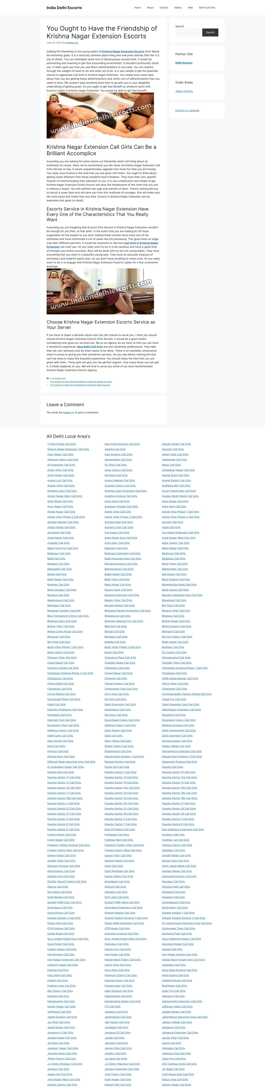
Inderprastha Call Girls (118, 996)
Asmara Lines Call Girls (119, 527)
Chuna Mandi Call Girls (61, 694)
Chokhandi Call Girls (174, 688)
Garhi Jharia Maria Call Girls (179, 865)
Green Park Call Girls (60, 923)
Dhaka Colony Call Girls (119, 746)
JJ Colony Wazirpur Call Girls (122, 1063)
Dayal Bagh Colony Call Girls (122, 720)
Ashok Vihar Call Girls (118, 511)
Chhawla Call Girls (116, 678)
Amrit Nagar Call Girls (60, 475)
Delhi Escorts (183, 62)
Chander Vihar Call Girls (177, 662)
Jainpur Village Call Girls (177, 1022)
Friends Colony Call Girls (177, 845)
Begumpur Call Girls (174, 600)
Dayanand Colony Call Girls (179, 720)
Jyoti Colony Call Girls (118, 1074)
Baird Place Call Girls (175, 563)
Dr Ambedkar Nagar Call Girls (65, 766)
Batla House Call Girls (175, 589)
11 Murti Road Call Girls (61, 444)
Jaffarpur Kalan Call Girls (177, 1006)
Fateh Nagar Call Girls (61, 839)
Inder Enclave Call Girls (119, 990)
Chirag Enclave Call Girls (120, 683)
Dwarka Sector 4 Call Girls (121, 819)
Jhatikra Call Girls (115, 1053)
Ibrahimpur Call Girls (174, 985)
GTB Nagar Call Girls (117, 928)
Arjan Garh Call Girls (117, 501)
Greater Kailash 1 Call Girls (178, 912)
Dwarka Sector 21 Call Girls (178, 803)
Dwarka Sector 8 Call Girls (178, 824)
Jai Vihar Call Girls (58, 1022)
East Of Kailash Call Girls (120, 829)
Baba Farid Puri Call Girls (62, 548)
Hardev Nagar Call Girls (62, 949)
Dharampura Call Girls (118, 751)
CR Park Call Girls (115, 699)
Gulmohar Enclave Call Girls (122, 933)
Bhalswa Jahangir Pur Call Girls (124, 621)
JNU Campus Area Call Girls (179, 1063)
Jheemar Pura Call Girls (176, 1053)
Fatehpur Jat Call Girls (175, 839)
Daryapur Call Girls (116, 714)
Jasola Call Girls (114, 1037)
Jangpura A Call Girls (60, 1032)
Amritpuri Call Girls (116, 475)
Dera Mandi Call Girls (60, 740)
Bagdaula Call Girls (173, 558)
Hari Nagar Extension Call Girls (66, 959)
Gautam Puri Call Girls (61, 876)
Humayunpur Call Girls (118, 985)
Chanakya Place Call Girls (120, 657)
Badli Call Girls (56, 558)
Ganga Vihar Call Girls (175, 860)
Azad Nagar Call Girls (60, 537)
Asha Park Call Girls (174, 506)
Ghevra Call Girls (57, 886)
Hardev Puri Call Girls (118, 949)
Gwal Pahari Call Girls (60, 944)
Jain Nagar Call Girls (117, 1022)
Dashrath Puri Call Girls (61, 720)
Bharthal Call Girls (116, 626)
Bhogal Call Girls (115, 631)
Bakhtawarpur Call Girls (119, 569)
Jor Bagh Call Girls (173, 1069)
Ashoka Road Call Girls (119, 522)
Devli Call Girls (56, 746)
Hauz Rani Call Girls (59, 975)
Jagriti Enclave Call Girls (62, 1017)
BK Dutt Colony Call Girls (177, 636)
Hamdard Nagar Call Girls (178, 944)
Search (179, 26)
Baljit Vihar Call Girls (117, 579)
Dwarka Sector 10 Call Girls (179, 772)
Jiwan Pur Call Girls (174, 1058)
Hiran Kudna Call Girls (175, 975)
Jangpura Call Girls (173, 1027)
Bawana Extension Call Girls (122, 595)
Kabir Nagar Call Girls (118, 1079)
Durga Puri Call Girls (117, 766)
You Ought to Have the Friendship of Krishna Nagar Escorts (81, 381)
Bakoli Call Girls (57, 574)
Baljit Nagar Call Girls (60, 579)
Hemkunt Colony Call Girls (121, 975)
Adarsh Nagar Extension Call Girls (68, 449)
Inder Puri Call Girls (174, 990)
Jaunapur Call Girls (116, 1043)
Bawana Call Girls (58, 595)
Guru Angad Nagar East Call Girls (67, 938)
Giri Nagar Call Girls (59, 892)
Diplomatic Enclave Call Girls (179, 761)
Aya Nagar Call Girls (117, 532)
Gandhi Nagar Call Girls (176, 855)
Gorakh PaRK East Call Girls (64, 902)
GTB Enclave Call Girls (61, 928)
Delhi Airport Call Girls (118, 730)
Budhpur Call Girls (173, 647)
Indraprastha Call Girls (61, 1001)
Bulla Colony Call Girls (60, 652)
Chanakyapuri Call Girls (176, 657)
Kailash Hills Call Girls (118, 1084)
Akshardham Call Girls (118, 459)
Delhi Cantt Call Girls (60, 735)
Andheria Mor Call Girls (176, 485)
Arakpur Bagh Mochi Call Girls (180, 496)
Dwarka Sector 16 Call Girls (64, 787)
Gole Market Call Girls (60, 897)
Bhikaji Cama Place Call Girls (65, 631)
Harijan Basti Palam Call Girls (122, 959)
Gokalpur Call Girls (116, 892)
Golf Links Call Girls (117, 897)
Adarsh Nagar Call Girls (176, 444)
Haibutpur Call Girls (117, 944)
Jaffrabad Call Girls (59, 1011)
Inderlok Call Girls (58, 996)
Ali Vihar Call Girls (116, 464)
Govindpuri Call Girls (60, 907)
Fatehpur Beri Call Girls (119, 839)
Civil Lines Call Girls (117, 694)
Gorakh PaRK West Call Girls (122, 902)
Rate (190, 7)
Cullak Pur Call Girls (174, 699)
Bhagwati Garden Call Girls (64, 610)
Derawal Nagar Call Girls (177, 740)
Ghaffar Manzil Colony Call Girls (66, 881)
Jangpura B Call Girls (117, 1032)
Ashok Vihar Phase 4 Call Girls (181, 516)
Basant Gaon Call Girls (118, 589)
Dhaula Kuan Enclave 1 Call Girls (124, 756)
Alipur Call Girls (171, 464)
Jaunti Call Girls (171, 1043)
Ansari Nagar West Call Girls (64, 496)
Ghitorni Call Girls (115, 886)
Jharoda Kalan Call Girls (62, 1053)
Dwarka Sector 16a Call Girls (122, 787)
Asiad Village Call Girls (61, 527)
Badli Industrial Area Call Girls (123, 558)
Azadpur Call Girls (58, 542)
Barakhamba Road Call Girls (179, 584)
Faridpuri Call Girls (173, 834)
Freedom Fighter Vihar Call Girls (124, 845)
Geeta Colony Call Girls (119, 876)
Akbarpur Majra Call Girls (62, 459)
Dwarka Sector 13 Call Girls (64, 782)
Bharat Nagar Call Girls (176, 621)
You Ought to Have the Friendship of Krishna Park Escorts (80, 385)
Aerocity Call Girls (173, 449)
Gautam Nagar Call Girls (177, 871)
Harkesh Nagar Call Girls (62, 964)
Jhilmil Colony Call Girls (61, 1058)
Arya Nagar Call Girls (60, 506)
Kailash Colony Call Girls (62, 1084)
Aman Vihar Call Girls (60, 470)
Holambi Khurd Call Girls (177, 980)
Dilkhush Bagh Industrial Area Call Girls (71, 761)
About (150, 7)
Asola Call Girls (171, 527)
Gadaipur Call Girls (173, 850)
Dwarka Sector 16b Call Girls (179, 787)
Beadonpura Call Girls (60, 600)
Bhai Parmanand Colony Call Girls (68, 615)
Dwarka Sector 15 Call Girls (178, 782)
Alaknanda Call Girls (174, 459)
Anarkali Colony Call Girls (120, 485)
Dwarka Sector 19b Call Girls (179, 798)
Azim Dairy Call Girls (117, 542)
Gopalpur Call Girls (173, 897)
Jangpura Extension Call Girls (180, 1032)
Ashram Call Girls (172, 522)
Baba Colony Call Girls (175, 542)
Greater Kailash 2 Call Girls (64, 918)
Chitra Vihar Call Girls (175, 683)
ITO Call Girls (113, 1006)
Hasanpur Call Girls (174, 964)
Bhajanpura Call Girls (117, 615)
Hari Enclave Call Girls (61, 954)
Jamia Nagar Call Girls (61, 1027)
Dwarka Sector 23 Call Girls (121, 808)
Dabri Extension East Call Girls (180, 704)
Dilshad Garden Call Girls (120, 761)
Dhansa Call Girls (58, 751)
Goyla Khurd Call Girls (60, 912)
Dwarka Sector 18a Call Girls (179, 793)
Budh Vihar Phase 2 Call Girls (123, 647)
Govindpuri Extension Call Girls (123, 907)
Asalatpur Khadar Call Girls (121, 506)
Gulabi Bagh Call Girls (60, 933)
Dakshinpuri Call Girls (118, 709)
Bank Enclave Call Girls (176, 579)
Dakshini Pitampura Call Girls (65, 709)
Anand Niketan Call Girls (120, 480)
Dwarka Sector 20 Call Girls (121, 803)
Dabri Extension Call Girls (120, 704)
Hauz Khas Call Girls (117, 970)
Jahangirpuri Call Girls (118, 1017)
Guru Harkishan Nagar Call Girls (181, 938)
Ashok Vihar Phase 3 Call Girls (123, 516)
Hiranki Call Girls (57, 980)
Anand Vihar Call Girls (61, 485)
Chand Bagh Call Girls (60, 662)
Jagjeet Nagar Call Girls (176, 1011)
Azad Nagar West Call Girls (178, 537)
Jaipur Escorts (184, 91)
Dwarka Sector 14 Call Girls (121, 782)
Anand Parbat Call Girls (176, 480)
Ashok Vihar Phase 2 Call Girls (66, 516)
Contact (164, 7)
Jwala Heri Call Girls (59, 1074)
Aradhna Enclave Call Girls (121, 496)
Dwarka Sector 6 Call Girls (63, 824)
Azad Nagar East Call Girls (121, 537)
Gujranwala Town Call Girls (178, 928)
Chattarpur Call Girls (117, 668)
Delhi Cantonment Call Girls (179, 730)
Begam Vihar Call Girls (118, 600)
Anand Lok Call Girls (60, 480)
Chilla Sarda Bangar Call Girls (180, 678)
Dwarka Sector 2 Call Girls (63, 803)
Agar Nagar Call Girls (60, 454)
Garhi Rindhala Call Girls (119, 871)
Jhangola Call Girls (173, 1048)
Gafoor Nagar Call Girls (61, 855)
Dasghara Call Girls (174, 714)
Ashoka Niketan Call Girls (63, 522)
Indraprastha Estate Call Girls (123, 1001)
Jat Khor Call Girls (58, 1043)
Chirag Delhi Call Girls (60, 683)
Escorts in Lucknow (187, 110)
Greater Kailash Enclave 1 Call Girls (126, 918)
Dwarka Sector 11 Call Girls (64, 777)
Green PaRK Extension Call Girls (124, 923)
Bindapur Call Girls (116, 636)
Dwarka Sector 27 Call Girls (64, 813)
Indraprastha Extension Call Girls (182, 1001)
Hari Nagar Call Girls (117, 954)
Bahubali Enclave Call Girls (121, 563)
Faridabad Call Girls (117, 834)
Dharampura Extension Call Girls (182, 751)
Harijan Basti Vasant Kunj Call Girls (183, 959)
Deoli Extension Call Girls (177, 735)
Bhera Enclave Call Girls (176, 626)
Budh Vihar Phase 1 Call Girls (65, 647)
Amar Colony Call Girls (118, 470)
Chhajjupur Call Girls (174, 673)
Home (137, 7)
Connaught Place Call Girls (63, 699)
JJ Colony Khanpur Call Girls (64, 1063)
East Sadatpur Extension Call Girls (183, 829)
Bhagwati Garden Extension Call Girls (128, 610)
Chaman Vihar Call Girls (62, 657)
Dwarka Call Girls (172, 766)
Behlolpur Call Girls (59, 605)
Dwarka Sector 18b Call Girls (65, 798)
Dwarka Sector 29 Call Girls (179, 813)
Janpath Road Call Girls (61, 1037)
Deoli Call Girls (114, 735)
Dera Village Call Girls (118, 740)
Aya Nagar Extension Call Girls (180, 532)
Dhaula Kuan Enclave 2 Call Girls (182, 756)
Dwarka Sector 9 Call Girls (63, 829)
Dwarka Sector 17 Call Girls (64, 793)
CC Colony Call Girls (174, 652)
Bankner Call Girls (58, 584)
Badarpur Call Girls (59, 553)
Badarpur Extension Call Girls (122, 553)
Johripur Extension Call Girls (122, 1069)
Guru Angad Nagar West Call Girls (125, 938)
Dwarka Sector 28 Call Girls (121, 813)
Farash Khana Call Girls (61, 834)
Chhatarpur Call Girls (60, 678)
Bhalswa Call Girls (173, 615)
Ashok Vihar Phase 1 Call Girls (180, 511)
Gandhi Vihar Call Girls (61, 860)
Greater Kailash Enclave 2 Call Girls (183, 918)
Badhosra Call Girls (174, 553)
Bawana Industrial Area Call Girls (182, 595)
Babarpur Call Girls (116, 548)
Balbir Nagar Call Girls (118, 574)
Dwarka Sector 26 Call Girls (179, 808)
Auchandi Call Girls (59, 532)
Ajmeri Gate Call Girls (175, 454)
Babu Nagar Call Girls (175, 548)
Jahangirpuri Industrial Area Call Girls (185, 1017)
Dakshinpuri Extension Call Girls (181, 709)
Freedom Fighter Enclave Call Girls (68, 845)
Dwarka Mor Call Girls (60, 772)
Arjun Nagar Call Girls (175, 501)
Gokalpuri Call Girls (173, 892)
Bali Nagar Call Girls (174, 574)
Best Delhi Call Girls (90, 346)
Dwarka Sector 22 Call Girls (64, 808)
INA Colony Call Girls (60, 990)
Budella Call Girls (115, 641)
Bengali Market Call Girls (120, 605)
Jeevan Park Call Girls (118, 1048)
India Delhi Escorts (64, 7)
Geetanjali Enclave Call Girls (179, 876)
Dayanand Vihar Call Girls (63, 725)
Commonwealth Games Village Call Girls (187, 694)
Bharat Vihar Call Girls (61, 626)
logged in (68, 412)
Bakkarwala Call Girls (175, 569)
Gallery (178, 7)
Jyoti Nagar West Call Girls (63, 1079)
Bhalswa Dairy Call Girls (62, 621)
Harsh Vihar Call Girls (118, 964)
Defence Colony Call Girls (120, 725)
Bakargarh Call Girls (59, 569)
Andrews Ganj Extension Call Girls (126, 490)
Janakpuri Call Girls (116, 1027)
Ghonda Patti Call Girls (176, 886)
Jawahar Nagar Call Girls (62, 1048)
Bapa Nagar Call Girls (118, 584)
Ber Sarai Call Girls (173, 605)
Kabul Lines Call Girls (175, 1079)
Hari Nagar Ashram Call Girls (179, 954)
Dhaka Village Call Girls (176, 746)
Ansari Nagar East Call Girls (179, 490)
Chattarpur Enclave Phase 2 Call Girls (70, 673)
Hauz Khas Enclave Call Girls (179, 970)
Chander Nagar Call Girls (120, 662)
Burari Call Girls (114, 652)
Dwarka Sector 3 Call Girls (63, 819)
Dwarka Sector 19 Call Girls (121, 798)
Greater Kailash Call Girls (120, 912)
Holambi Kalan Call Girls (119, 980)
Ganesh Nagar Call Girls (119, 860)
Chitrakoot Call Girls (59, 688)
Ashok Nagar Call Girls (61, 511)
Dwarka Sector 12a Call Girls (179, 777)
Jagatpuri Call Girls (116, 1011)
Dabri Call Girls (56, 704)
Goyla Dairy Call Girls (175, 907)
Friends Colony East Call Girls (65, 850)
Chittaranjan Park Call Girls (121, 688)
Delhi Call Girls (207, 7)
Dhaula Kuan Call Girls (61, 756)
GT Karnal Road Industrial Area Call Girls (187, 923)
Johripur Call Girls (58, 1069)
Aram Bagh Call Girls (60, 501)
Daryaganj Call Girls (59, 714)
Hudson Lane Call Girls (61, 985)
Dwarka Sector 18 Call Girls (121, 793)
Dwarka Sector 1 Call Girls (120, 772)
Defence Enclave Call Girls (178, 725)
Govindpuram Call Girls (176, 902)
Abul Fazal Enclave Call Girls (122, 444)
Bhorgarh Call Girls (173, 631)
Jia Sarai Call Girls (116, 1058)
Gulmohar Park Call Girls (177, 933)
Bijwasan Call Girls (58, 636)
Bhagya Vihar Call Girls (176, 610)
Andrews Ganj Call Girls (62, 490)
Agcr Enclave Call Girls (118, 454)
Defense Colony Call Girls (63, 730)
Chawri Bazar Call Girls (119, 673)
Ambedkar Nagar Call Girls (178, 470)
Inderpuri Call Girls (173, 996)
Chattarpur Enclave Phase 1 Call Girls (185, 668)
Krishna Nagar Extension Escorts (123, 51)
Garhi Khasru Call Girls (61, 871)
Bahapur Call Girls (58, 563)
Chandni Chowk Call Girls (63, 668)
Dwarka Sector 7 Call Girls (121, 824)
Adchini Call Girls (115, 449)
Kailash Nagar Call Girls (176, 1084)
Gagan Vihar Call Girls (118, 855)
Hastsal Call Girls (58, 970)
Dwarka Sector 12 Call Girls (121, 777)
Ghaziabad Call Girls (117, 881)
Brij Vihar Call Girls (58, 641)
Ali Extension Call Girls (61, 464)
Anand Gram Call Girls (175, 475)
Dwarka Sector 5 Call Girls (178, 819)
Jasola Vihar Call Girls (175, 1037)
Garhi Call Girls (114, 865)
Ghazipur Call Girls (173, 881)
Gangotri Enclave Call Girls (63, 865)
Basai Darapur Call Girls (62, 589)
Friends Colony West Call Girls (123, 850)
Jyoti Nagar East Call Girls (178, 1074)
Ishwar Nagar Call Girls (61, 1006)
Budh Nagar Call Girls (175, 641)
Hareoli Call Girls (172, 949)
